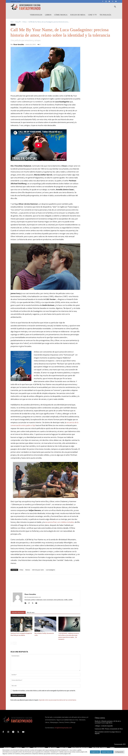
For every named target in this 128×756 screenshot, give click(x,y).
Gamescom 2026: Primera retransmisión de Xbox (109, 729)
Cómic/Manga (60, 15)
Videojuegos (36, 15)
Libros (48, 15)
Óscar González (18, 44)
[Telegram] (109, 1)
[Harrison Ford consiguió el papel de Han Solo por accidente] (21, 624)
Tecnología (105, 15)
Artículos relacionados (18, 612)
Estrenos (27, 570)
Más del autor (30, 612)
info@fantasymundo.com (63, 728)
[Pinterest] (22, 582)
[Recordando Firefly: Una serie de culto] (45, 624)
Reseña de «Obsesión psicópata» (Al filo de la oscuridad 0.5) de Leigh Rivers (108, 722)
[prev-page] (12, 643)
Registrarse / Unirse (15, 1)
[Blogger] (26, 603)
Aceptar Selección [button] (107, 752)
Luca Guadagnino (50, 570)
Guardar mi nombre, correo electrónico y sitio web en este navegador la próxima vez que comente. (44, 690)
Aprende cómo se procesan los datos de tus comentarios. (57, 700)
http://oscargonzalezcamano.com (32, 597)
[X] (112, 1)
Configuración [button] (119, 752)
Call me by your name (38, 570)
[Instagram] (106, 1)
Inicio (12, 22)
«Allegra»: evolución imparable (104, 726)
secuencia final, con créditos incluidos (59, 522)
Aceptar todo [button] (95, 752)
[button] (115, 7)
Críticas (24, 22)
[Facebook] (102, 1)
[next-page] (15, 643)
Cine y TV (92, 15)
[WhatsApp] (26, 582)
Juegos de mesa (77, 15)
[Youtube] (115, 1)
